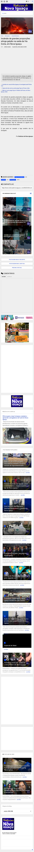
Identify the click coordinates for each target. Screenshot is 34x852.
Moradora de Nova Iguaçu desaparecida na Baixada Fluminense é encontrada (17, 790)
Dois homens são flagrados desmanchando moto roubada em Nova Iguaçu (16, 508)
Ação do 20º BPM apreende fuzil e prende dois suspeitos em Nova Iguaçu (16, 621)
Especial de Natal (10, 645)
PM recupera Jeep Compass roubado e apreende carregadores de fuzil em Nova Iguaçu (15, 417)
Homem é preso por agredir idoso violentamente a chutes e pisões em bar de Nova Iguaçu (16, 486)
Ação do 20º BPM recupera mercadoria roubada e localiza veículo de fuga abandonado (14, 463)
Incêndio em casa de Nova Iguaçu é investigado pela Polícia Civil (14, 235)
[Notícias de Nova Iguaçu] (17, 10)
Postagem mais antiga (17, 263)
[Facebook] (1, 1)
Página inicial (17, 267)
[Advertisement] (14, 61)
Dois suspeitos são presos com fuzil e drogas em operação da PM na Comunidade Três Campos (17, 531)
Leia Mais (28, 472)
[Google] (7, 1)
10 (5, 659)
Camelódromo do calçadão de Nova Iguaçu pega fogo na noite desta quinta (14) (16, 221)
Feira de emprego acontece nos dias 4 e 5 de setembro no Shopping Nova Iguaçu (17, 768)
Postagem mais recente (17, 259)
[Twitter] (4, 1)
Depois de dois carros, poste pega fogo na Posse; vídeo (16, 88)
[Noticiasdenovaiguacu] (9, 1)
